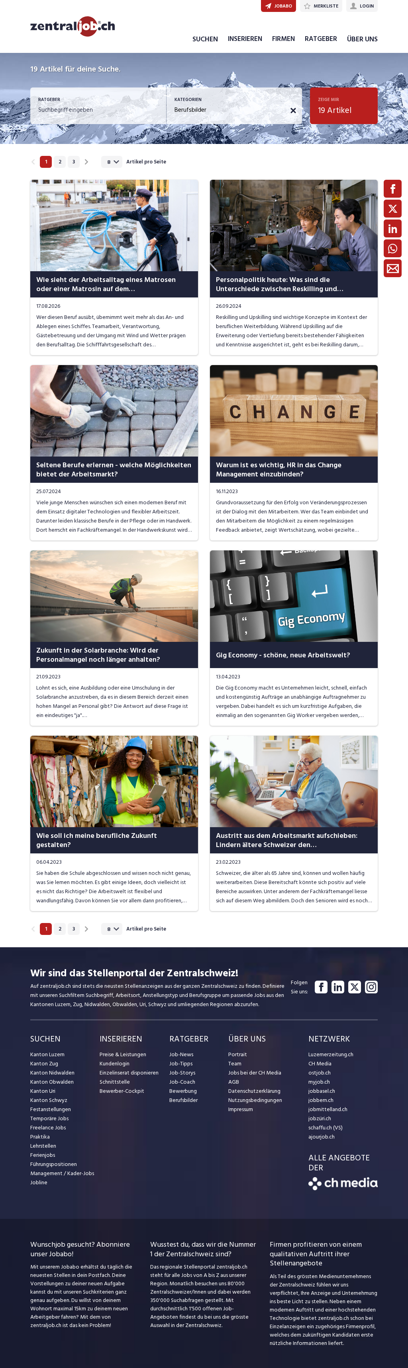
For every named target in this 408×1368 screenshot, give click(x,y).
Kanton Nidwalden (52, 1072)
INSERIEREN (245, 39)
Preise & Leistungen (123, 1054)
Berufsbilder (183, 1100)
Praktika (40, 1136)
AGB (233, 1081)
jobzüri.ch (319, 1118)
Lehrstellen (43, 1145)
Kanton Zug (44, 1063)
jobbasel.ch (321, 1091)
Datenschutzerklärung (254, 1091)
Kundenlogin (114, 1063)
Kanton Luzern (47, 1054)
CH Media (320, 1063)
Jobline (38, 1182)
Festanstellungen (50, 1109)
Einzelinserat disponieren (129, 1072)
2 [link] (60, 161)
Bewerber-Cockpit (122, 1091)
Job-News (181, 1054)
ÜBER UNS (362, 39)
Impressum (240, 1109)
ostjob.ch (319, 1072)
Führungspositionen (53, 1164)
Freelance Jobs (48, 1127)
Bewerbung (183, 1091)
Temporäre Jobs (49, 1118)
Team (234, 1063)
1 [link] (46, 161)
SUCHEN (205, 39)
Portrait (237, 1054)
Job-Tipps (180, 1063)
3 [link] (74, 161)
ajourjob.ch (321, 1136)
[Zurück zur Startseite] (343, 1188)
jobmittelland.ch (327, 1109)
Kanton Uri (42, 1091)
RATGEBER (321, 39)
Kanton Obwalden (52, 1081)
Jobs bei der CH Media (254, 1072)
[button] (293, 110)
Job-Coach (182, 1081)
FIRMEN (283, 39)
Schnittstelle (115, 1081)
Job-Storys (182, 1072)
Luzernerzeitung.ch (330, 1054)
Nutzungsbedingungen (255, 1100)
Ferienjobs (42, 1155)
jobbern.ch (320, 1100)
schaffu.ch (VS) (325, 1127)
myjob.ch (319, 1081)
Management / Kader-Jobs (62, 1173)
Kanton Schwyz (48, 1100)
